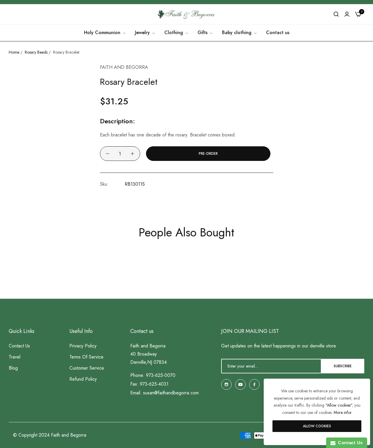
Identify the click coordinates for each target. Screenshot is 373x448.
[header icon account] (346, 14)
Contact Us (349, 442)
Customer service (86, 368)
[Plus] (132, 153)
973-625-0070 (160, 375)
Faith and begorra (124, 67)
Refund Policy (83, 379)
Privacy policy (82, 345)
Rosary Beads (36, 52)
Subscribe (343, 366)
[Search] (336, 14)
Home (14, 52)
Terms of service (86, 357)
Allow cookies (317, 426)
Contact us (19, 345)
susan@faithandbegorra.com (171, 392)
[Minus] (108, 153)
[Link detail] (226, 384)
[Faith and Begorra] (186, 14)
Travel (14, 357)
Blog (13, 368)
